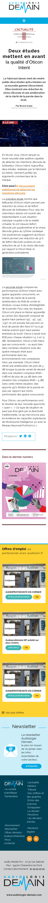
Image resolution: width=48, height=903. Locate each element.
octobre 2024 (24, 36)
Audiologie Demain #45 (24, 34)
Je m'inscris (31, 766)
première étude (14, 199)
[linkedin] (25, 436)
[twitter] (20, 436)
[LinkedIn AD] (29, 839)
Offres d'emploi (22, 551)
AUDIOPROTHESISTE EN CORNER (23, 592)
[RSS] (36, 839)
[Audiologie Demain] (24, 8)
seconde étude (14, 287)
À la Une (8, 122)
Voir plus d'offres (14, 712)
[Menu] (24, 20)
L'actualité (24, 29)
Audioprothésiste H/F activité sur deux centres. (22, 641)
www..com (24, 894)
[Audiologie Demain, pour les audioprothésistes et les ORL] (24, 883)
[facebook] (29, 436)
